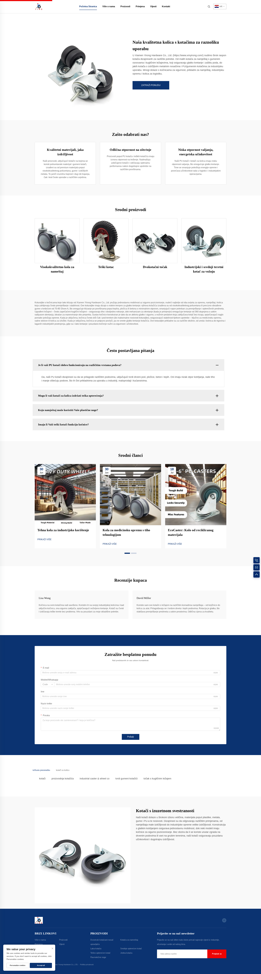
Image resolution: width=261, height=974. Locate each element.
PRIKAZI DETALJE (57, 240)
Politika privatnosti (87, 965)
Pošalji (130, 737)
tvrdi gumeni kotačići (126, 778)
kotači (42, 778)
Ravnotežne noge (98, 957)
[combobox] (47, 684)
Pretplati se (217, 954)
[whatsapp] (224, 920)
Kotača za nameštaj (129, 940)
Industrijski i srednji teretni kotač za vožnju (203, 269)
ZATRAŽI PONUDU (151, 85)
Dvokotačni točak (155, 267)
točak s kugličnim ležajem (157, 778)
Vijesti (153, 6)
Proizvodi (125, 6)
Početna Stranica (88, 6)
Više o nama (108, 6)
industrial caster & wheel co (94, 778)
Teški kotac (106, 267)
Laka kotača (95, 948)
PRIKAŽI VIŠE (44, 539)
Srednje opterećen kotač (131, 948)
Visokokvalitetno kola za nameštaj (57, 269)
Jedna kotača (126, 953)
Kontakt (166, 6)
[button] (127, 553)
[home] (39, 6)
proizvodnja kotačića (63, 778)
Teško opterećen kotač (100, 953)
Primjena (140, 6)
